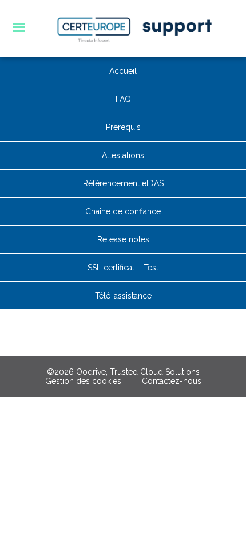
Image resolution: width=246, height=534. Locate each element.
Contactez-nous (171, 381)
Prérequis (123, 127)
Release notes (123, 239)
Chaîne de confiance (123, 211)
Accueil (123, 71)
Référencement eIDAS (123, 183)
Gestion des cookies (83, 381)
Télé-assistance (123, 295)
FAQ (123, 99)
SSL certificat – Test (123, 267)
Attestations (123, 155)
